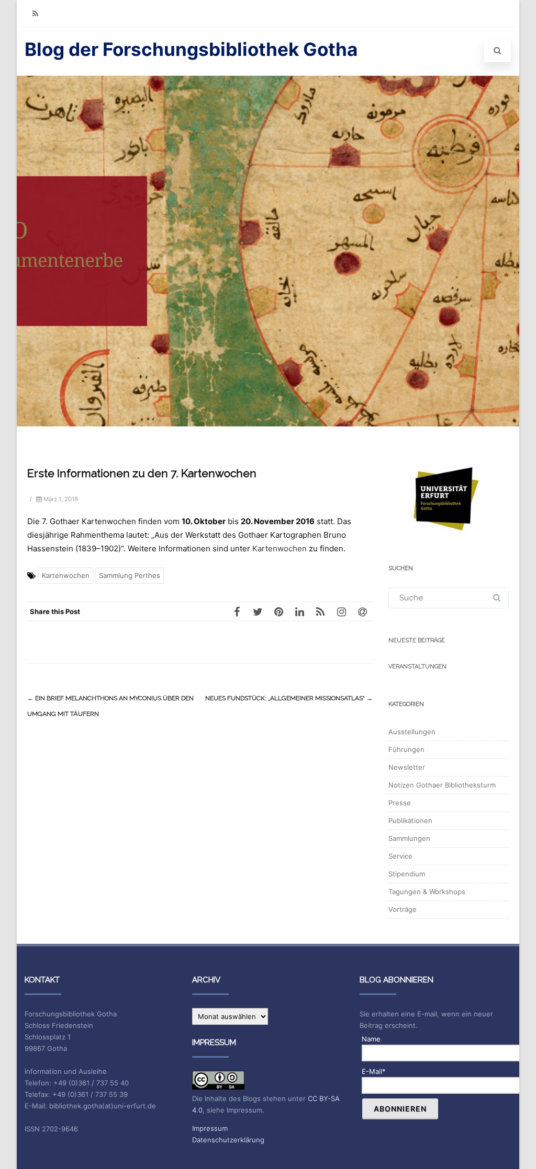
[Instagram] (341, 611)
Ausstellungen (412, 731)
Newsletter (406, 767)
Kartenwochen (279, 548)
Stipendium (406, 874)
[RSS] (35, 13)
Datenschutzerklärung (228, 1140)
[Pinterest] (278, 611)
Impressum (210, 1128)
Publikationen (410, 820)
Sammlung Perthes (129, 575)
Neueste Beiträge (416, 640)
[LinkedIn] (299, 611)
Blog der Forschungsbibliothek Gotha (191, 49)
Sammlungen (409, 838)
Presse (399, 802)
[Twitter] (257, 611)
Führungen (406, 749)
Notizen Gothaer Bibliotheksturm (442, 785)
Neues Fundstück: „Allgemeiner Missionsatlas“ (289, 698)
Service (400, 856)
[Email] (362, 611)
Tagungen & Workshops (426, 891)
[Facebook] (236, 611)
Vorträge (402, 909)
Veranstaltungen (417, 666)
